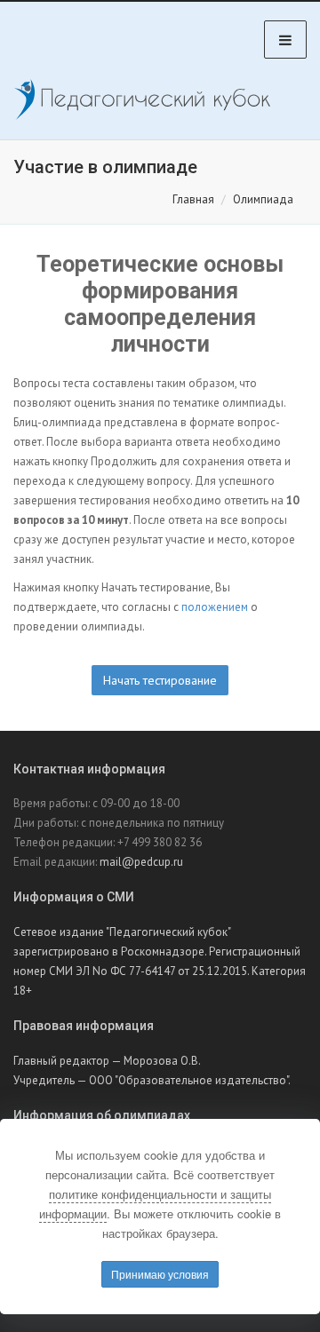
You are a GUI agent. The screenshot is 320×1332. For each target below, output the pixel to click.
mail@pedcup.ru (141, 861)
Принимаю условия (160, 1273)
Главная (193, 199)
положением (214, 606)
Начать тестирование (160, 680)
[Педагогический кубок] (142, 99)
